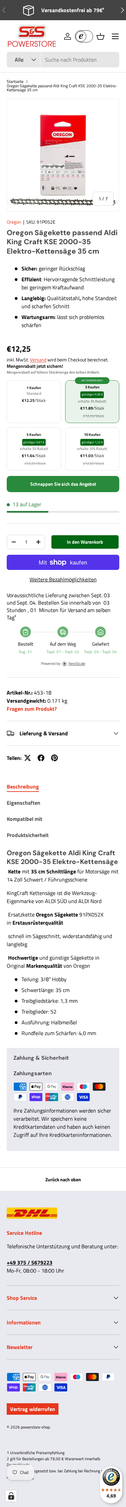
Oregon (14, 221)
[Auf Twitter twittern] (27, 758)
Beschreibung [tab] (23, 786)
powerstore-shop (35, 1427)
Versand (38, 359)
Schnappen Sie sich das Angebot (63, 484)
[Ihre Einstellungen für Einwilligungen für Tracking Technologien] (11, 1496)
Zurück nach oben (63, 1179)
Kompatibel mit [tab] (24, 819)
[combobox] (63, 59)
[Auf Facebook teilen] (41, 758)
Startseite (15, 81)
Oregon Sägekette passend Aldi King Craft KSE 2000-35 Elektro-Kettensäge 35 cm (62, 88)
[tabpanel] (63, 942)
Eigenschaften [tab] (23, 803)
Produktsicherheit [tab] (28, 835)
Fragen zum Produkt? (32, 709)
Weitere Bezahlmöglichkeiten (63, 579)
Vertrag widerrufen (32, 1409)
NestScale (77, 664)
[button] (100, 36)
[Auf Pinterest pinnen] (54, 758)
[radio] (34, 401)
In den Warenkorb (85, 541)
